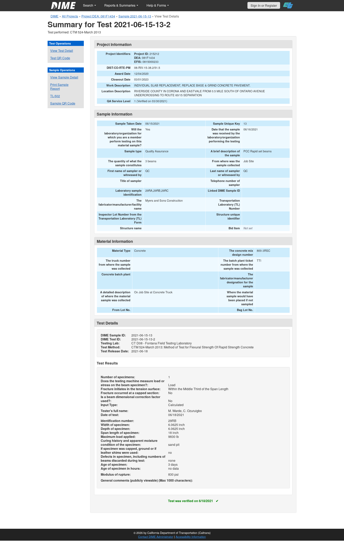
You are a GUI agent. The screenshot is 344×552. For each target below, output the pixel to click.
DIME (55, 16)
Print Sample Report (59, 86)
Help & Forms (157, 5)
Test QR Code (60, 58)
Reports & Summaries (120, 5)
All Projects (70, 16)
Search (88, 5)
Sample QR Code (62, 103)
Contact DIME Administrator (155, 537)
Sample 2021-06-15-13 (134, 16)
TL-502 (55, 96)
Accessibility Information (191, 537)
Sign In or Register (264, 5)
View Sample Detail (64, 77)
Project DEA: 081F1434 (98, 16)
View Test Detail (61, 50)
